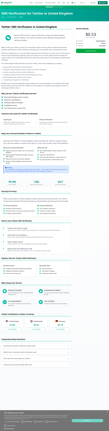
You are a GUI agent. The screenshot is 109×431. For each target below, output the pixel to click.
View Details (13, 329)
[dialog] (54, 420)
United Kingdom (11, 17)
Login (94, 2)
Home (31, 2)
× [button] (107, 412)
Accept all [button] (87, 420)
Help (63, 2)
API (68, 2)
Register (103, 2)
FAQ (59, 2)
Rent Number (39, 2)
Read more (27, 418)
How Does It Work (50, 2)
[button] (36, 429)
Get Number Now (90, 51)
